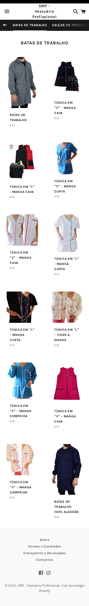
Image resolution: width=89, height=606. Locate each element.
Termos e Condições (44, 546)
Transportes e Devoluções (44, 553)
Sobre (44, 540)
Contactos (44, 560)
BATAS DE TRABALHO (30, 25)
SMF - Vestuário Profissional (44, 11)
